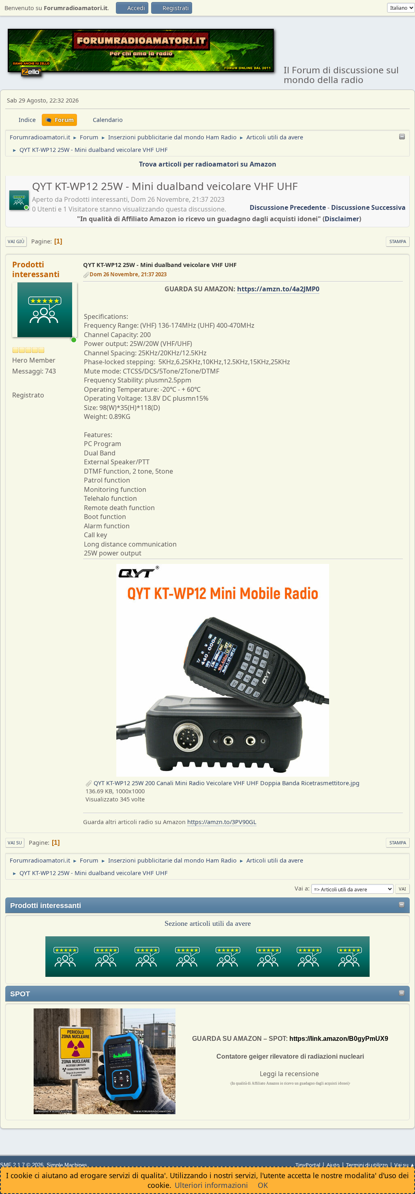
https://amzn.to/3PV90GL (222, 822)
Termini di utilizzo (367, 1164)
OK (263, 1185)
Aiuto (333, 1164)
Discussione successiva (368, 207)
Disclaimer (342, 218)
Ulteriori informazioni (211, 1185)
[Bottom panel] (402, 137)
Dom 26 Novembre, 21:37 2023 (128, 274)
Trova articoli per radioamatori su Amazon (207, 164)
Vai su (15, 842)
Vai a (301, 888)
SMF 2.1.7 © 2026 (21, 1165)
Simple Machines (67, 1165)
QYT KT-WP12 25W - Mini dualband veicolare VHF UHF (160, 265)
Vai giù (16, 241)
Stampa (397, 241)
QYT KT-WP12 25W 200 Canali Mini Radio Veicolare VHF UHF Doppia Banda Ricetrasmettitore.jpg (225, 783)
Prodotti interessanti (36, 269)
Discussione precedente (288, 207)
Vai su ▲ (404, 1164)
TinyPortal (307, 1164)
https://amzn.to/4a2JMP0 (278, 288)
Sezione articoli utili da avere (208, 923)
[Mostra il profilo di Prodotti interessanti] (19, 206)
